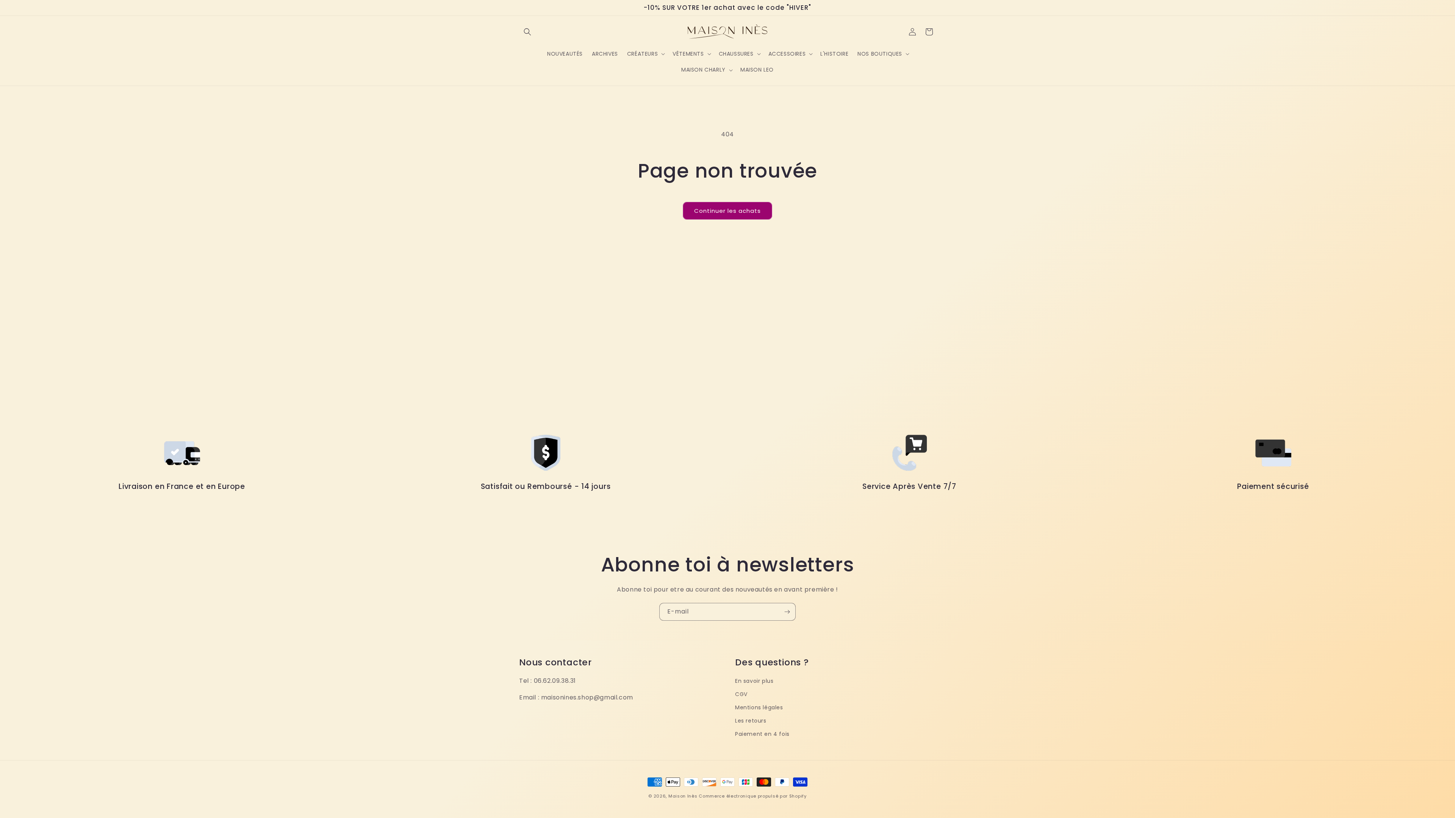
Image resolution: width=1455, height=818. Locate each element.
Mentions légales (759, 707)
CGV (741, 694)
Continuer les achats (727, 211)
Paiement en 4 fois (762, 734)
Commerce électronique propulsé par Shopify (752, 796)
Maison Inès (683, 796)
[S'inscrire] (787, 612)
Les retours (751, 720)
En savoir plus (754, 681)
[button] (527, 31)
